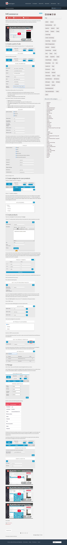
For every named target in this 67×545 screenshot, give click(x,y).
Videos (48, 105)
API (54, 25)
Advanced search (28, 3)
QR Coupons (48, 81)
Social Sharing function (49, 88)
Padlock (53, 75)
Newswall (53, 72)
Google (47, 56)
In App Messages (48, 59)
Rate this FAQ (8, 530)
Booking (47, 31)
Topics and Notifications (50, 91)
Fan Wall (54, 50)
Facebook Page (48, 50)
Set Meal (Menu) (49, 110)
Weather (48, 103)
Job (47, 130)
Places (58, 75)
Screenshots (48, 85)
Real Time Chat (49, 113)
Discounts (54, 40)
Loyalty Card (48, 66)
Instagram (55, 59)
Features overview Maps (51, 142)
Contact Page (48, 34)
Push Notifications (49, 78)
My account (48, 72)
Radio (53, 81)
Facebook (53, 47)
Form (55, 53)
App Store (47, 28)
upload (47, 94)
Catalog (57, 31)
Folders (51, 53)
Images (58, 56)
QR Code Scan (56, 78)
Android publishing (49, 25)
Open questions (53, 3)
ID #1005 (41, 13)
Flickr (46, 53)
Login (58, 3)
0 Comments (27, 17)
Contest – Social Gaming (50, 37)
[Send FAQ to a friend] (50, 14)
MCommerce (10, 522)
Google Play (52, 56)
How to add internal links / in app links (53, 138)
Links (48, 129)
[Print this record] (48, 14)
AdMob (47, 21)
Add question (47, 3)
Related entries (8, 524)
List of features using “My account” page (53, 127)
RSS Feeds (58, 81)
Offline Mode (48, 75)
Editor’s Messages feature (51, 146)
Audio (58, 28)
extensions (47, 47)
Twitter (57, 91)
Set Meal (53, 85)
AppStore (52, 28)
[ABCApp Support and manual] (10, 3)
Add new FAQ (41, 3)
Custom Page (48, 40)
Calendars (52, 31)
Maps (53, 66)
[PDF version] (46, 14)
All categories (35, 3)
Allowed (51, 21)
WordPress (49, 102)
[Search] (52, 8)
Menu (53, 69)
